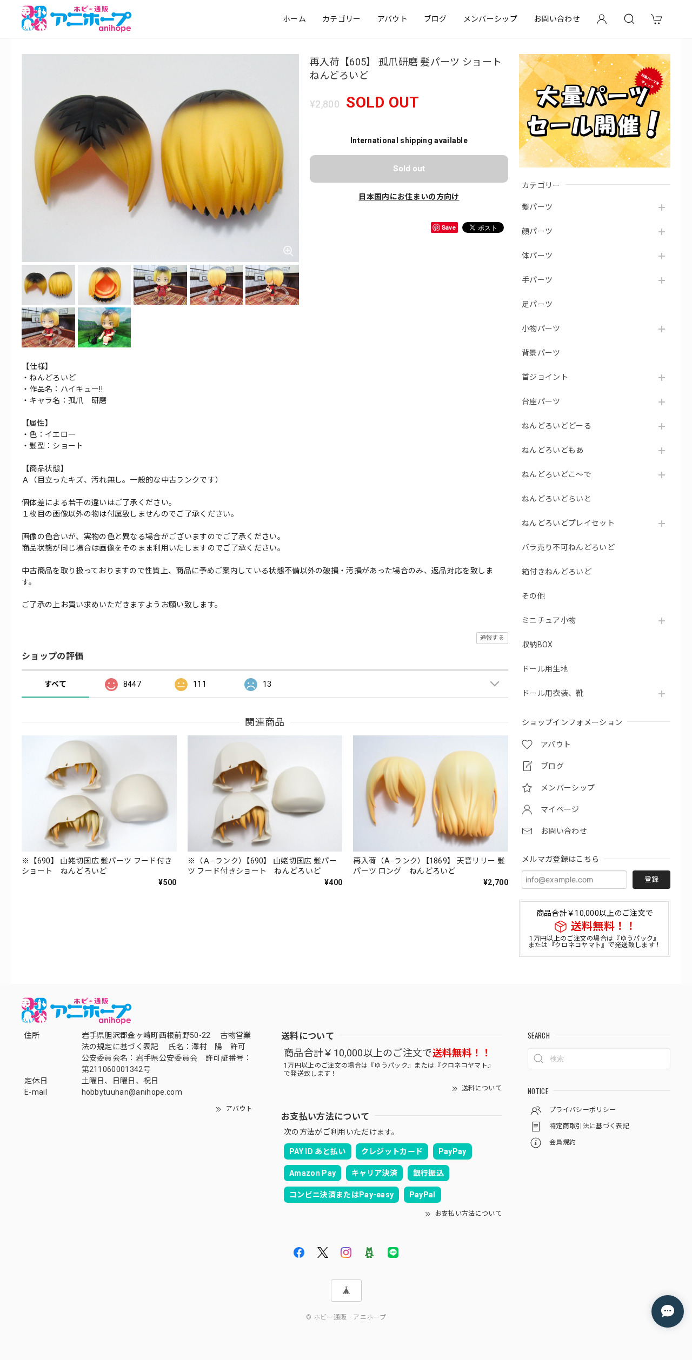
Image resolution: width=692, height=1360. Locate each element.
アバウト (392, 19)
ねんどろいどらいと (556, 498)
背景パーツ (541, 353)
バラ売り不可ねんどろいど (568, 547)
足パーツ (537, 304)
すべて (55, 684)
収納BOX (537, 644)
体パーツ (537, 255)
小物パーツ (541, 328)
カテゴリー (341, 19)
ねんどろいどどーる (556, 425)
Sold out (409, 168)
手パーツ (537, 280)
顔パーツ (537, 231)
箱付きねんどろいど (556, 571)
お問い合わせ (557, 19)
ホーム (294, 19)
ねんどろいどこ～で (556, 474)
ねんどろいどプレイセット (568, 523)
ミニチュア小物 (549, 620)
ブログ (435, 19)
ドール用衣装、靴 (553, 693)
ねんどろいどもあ (553, 450)
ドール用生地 (545, 669)
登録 (651, 879)
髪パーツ (537, 207)
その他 (533, 596)
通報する (492, 637)
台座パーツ (541, 401)
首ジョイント (545, 377)
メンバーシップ (490, 19)
